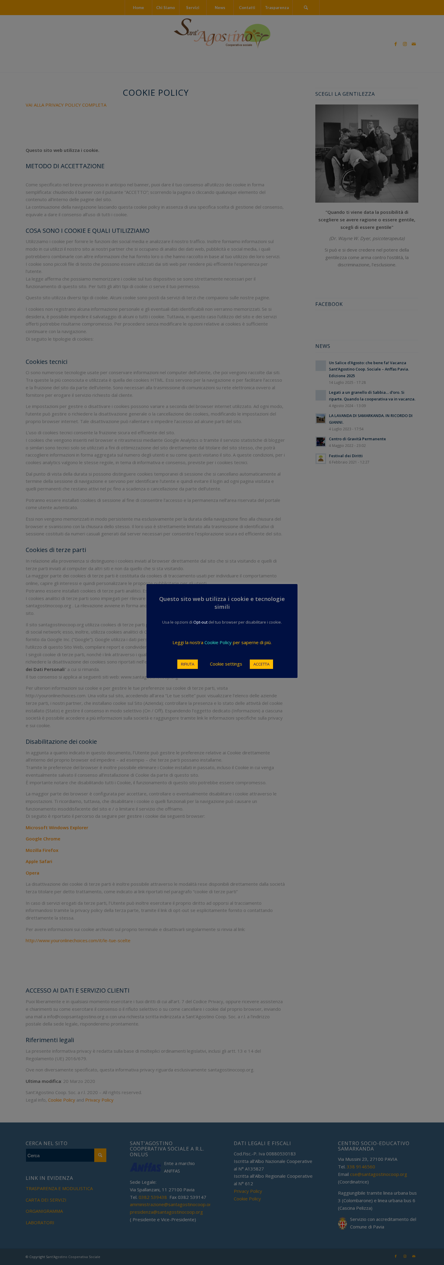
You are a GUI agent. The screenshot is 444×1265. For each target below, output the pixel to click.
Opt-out (200, 622)
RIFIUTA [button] (187, 664)
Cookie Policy (218, 642)
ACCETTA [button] (261, 664)
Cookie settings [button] (226, 664)
